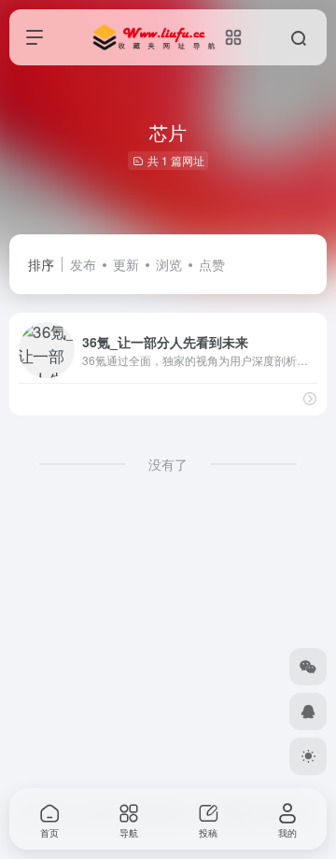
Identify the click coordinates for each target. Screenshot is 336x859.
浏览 (169, 264)
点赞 (212, 264)
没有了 (168, 464)
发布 (83, 264)
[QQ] (308, 711)
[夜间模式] (308, 756)
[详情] (309, 398)
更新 (126, 264)
